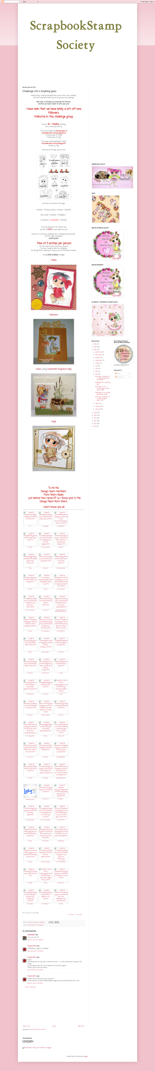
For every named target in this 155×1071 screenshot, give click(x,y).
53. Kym (45, 882)
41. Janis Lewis (45, 798)
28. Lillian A (30, 715)
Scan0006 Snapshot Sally (59, 369)
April (97, 374)
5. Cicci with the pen (45, 547)
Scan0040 (54, 220)
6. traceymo (60, 547)
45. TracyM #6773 (61, 819)
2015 (95, 415)
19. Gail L (30, 652)
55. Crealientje (30, 903)
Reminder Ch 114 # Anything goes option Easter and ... (102, 388)
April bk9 (44, 215)
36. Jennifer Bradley (60, 757)
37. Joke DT (30, 777)
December (98, 352)
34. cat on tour (30, 757)
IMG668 (61, 215)
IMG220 (63, 220)
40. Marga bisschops (29, 799)
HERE (49, 229)
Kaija (53, 421)
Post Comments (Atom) (38, 1030)
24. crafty (61, 673)
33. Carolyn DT (60, 736)
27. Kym (61, 694)
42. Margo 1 (60, 798)
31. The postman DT (29, 736)
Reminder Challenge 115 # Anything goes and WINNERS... (102, 378)
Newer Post (26, 1026)
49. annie (30, 861)
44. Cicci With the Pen (45, 819)
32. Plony (45, 736)
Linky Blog (79, 915)
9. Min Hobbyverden (60, 568)
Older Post (81, 1026)
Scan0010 (44, 220)
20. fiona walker (45, 652)
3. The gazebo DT (61, 526)
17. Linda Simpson (45, 631)
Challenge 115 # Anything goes (102, 383)
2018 (95, 347)
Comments (120, 377)
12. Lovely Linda (61, 589)
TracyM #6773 (32, 946)
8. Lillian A (45, 568)
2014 (95, 418)
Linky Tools (70, 915)
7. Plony (30, 568)
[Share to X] (54, 922)
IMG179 (68, 210)
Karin (39, 369)
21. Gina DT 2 (61, 652)
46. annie (30, 840)
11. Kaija (45, 589)
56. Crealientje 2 (45, 903)
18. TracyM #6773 (61, 631)
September (99, 360)
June (97, 369)
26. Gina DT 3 (45, 694)
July (96, 366)
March (97, 404)
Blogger (86, 1056)
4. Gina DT (29, 547)
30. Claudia (60, 715)
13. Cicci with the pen (30, 610)
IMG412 (39, 210)
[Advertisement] (53, 1007)
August (97, 363)
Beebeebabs (31, 935)
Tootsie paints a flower (53, 210)
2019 (95, 344)
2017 (95, 350)
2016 (95, 413)
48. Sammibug (61, 840)
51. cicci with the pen (60, 861)
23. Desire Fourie (45, 673)
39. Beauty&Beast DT (60, 777)
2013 (95, 421)
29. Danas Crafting (45, 715)
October (98, 358)
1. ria (30, 526)
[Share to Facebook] (56, 922)
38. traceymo (45, 777)
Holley (53, 260)
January (98, 409)
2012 (95, 424)
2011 (95, 426)
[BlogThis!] (52, 922)
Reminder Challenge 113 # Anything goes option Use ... (102, 398)
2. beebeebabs (45, 526)
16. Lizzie (30, 631)
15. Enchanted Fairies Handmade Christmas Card (60, 611)
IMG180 (53, 215)
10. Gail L (30, 589)
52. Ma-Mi (30, 882)
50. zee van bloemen (45, 861)
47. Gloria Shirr (45, 840)
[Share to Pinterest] (58, 922)
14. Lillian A (45, 610)
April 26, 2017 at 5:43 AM (35, 951)
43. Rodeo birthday (30, 819)
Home (54, 1026)
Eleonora (54, 314)
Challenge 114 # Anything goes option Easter (102, 393)
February (98, 406)
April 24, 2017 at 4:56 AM (35, 940)
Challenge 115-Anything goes (35, 925)
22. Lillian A (30, 673)
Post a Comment (30, 987)
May (96, 371)
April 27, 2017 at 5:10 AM (35, 983)
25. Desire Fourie (30, 694)
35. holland (45, 757)
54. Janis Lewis (60, 882)
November (98, 355)
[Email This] (49, 922)
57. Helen (61, 903)
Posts (118, 374)
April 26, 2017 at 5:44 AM (35, 970)
